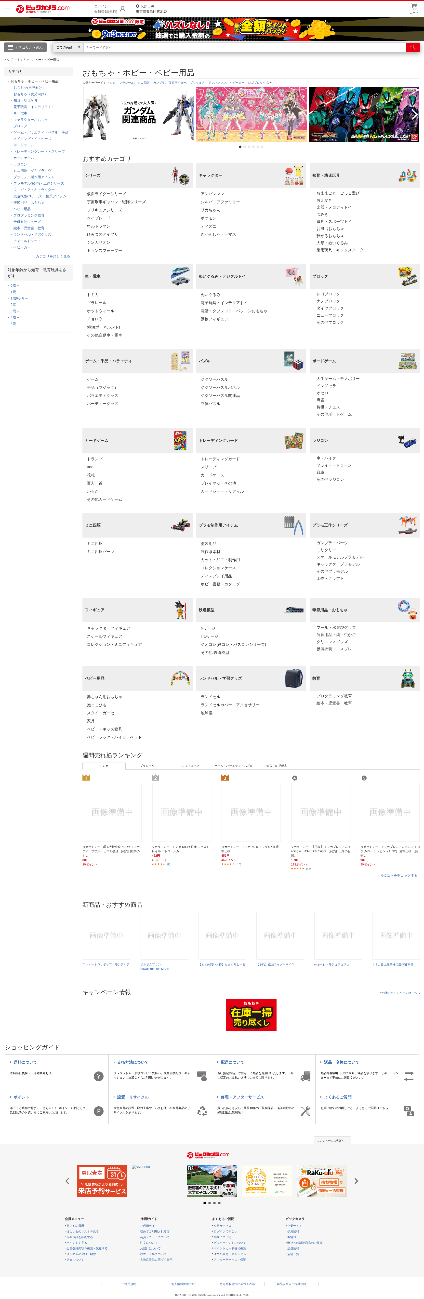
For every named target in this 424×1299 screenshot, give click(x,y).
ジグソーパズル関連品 (220, 395)
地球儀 (206, 713)
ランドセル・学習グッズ (32, 234)
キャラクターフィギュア (108, 628)
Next (415, 114)
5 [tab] (258, 147)
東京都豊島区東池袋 (151, 9)
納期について (222, 1237)
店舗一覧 (293, 1254)
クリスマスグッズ (332, 642)
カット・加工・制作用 (220, 560)
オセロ (322, 393)
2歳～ (15, 305)
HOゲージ (209, 636)
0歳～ (15, 285)
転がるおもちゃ (330, 236)
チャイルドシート (27, 241)
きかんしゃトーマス (218, 234)
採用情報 (293, 1231)
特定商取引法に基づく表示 (237, 1284)
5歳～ (15, 324)
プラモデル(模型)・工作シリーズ (38, 183)
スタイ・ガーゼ (100, 713)
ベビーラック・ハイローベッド (114, 737)
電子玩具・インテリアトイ (224, 303)
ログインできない (225, 1231)
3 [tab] (249, 147)
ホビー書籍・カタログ (220, 584)
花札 (91, 475)
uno (90, 467)
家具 (91, 721)
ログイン (106, 55)
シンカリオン (98, 242)
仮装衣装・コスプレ (334, 649)
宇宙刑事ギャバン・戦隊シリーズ (116, 202)
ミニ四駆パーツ (100, 552)
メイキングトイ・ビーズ (32, 139)
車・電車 (20, 113)
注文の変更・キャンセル (230, 1254)
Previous (87, 114)
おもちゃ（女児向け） (30, 94)
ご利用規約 (128, 1284)
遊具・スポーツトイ (334, 221)
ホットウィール (100, 311)
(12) (308, 868)
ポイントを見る (76, 1243)
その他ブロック (330, 322)
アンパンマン (217, 82)
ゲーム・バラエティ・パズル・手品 (40, 132)
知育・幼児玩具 (276, 766)
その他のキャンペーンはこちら (399, 993)
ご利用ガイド (149, 1226)
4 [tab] (253, 147)
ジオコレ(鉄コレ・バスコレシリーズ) (233, 644)
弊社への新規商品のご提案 (305, 1243)
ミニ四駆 (143, 82)
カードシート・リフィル (222, 491)
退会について (75, 1259)
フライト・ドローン (334, 465)
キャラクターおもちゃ (30, 120)
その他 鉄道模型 (215, 652)
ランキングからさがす (192, 54)
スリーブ (208, 467)
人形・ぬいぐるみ (332, 243)
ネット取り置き (276, 54)
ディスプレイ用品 (216, 576)
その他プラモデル (332, 571)
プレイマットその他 (218, 483)
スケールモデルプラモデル (340, 557)
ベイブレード (98, 218)
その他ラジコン (330, 479)
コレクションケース (218, 568)
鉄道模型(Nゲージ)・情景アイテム (39, 196)
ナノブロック (328, 301)
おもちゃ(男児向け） (29, 88)
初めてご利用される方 (155, 1231)
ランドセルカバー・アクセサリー (230, 705)
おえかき (324, 200)
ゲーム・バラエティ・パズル (233, 766)
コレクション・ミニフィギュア (114, 644)
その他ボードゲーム (334, 414)
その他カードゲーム (104, 499)
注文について (149, 1243)
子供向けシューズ (27, 222)
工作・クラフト (330, 578)
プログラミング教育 (334, 696)
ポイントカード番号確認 (230, 1248)
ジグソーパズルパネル (220, 387)
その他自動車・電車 (104, 335)
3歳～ (15, 311)
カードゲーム (23, 158)
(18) (239, 864)
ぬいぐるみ (210, 295)
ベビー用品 (22, 209)
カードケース (212, 475)
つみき (322, 214)
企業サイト (294, 1226)
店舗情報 (293, 1248)
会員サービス (222, 1226)
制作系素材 (210, 552)
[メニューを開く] (7, 9)
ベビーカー (237, 82)
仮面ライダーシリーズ (106, 194)
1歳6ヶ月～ (19, 298)
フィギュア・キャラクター (34, 190)
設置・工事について (153, 1254)
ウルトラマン (98, 226)
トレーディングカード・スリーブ (39, 151)
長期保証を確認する (79, 1237)
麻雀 (320, 400)
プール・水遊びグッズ (336, 627)
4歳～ (15, 317)
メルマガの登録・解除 (81, 1254)
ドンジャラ (326, 386)
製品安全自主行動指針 (291, 1284)
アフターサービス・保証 (230, 1259)
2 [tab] (244, 147)
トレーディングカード (220, 459)
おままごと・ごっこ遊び (338, 193)
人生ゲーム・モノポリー (338, 379)
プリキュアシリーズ (104, 210)
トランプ (95, 459)
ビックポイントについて (230, 1243)
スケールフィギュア (104, 636)
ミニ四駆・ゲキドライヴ (32, 171)
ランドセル (210, 697)
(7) (168, 864)
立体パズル (210, 404)
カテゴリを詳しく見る (53, 256)
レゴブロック (257, 82)
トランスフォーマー (104, 250)
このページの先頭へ (332, 1140)
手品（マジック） (102, 387)
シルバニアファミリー (220, 202)
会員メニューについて (155, 1237)
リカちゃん (210, 210)
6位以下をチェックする (399, 875)
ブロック (20, 126)
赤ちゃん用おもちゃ (104, 697)
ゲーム (93, 379)
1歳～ (15, 292)
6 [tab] (262, 147)
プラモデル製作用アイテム (34, 177)
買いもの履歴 (75, 1226)
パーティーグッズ (102, 404)
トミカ (111, 82)
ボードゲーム (23, 145)
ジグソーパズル (214, 379)
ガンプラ (159, 82)
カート (414, 12)
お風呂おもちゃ (330, 229)
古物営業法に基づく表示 (156, 1259)
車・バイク (326, 458)
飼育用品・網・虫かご (336, 635)
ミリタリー (326, 550)
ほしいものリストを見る (82, 1231)
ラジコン (20, 164)
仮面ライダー (177, 82)
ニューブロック (330, 315)
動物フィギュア (214, 319)
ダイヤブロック (330, 308)
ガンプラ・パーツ (332, 543)
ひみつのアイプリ (102, 234)
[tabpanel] (138, 114)
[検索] (413, 47)
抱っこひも (96, 705)
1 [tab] (240, 147)
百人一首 (95, 483)
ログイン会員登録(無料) (105, 9)
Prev (69, 1181)
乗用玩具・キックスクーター (342, 250)
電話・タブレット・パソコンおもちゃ (234, 311)
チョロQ (94, 319)
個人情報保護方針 (183, 1284)
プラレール (126, 82)
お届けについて (150, 1248)
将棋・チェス (328, 407)
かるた (93, 491)
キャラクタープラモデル (338, 564)
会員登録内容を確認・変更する (87, 1248)
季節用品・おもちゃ (28, 202)
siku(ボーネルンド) (103, 327)
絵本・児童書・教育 (334, 703)
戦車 (320, 472)
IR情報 (291, 1237)
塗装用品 (208, 543)
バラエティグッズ (102, 395)
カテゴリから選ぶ (29, 47)
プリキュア (197, 82)
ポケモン (208, 218)
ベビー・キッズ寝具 (104, 729)
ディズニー (210, 226)
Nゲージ (208, 628)
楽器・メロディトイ (334, 207)
